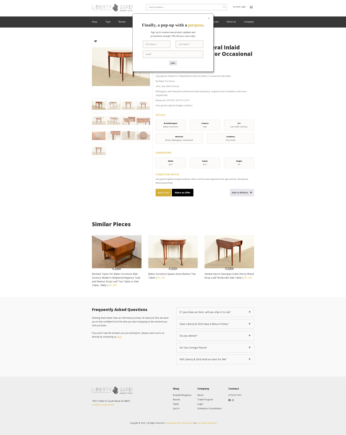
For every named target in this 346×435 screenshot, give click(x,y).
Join (173, 63)
